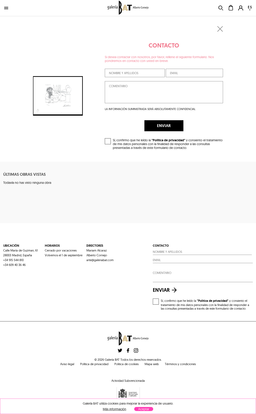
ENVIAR (164, 125)
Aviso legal (67, 364)
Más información (114, 409)
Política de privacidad (94, 364)
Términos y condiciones (180, 364)
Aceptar (143, 409)
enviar (161, 290)
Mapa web (152, 364)
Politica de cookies (126, 364)
